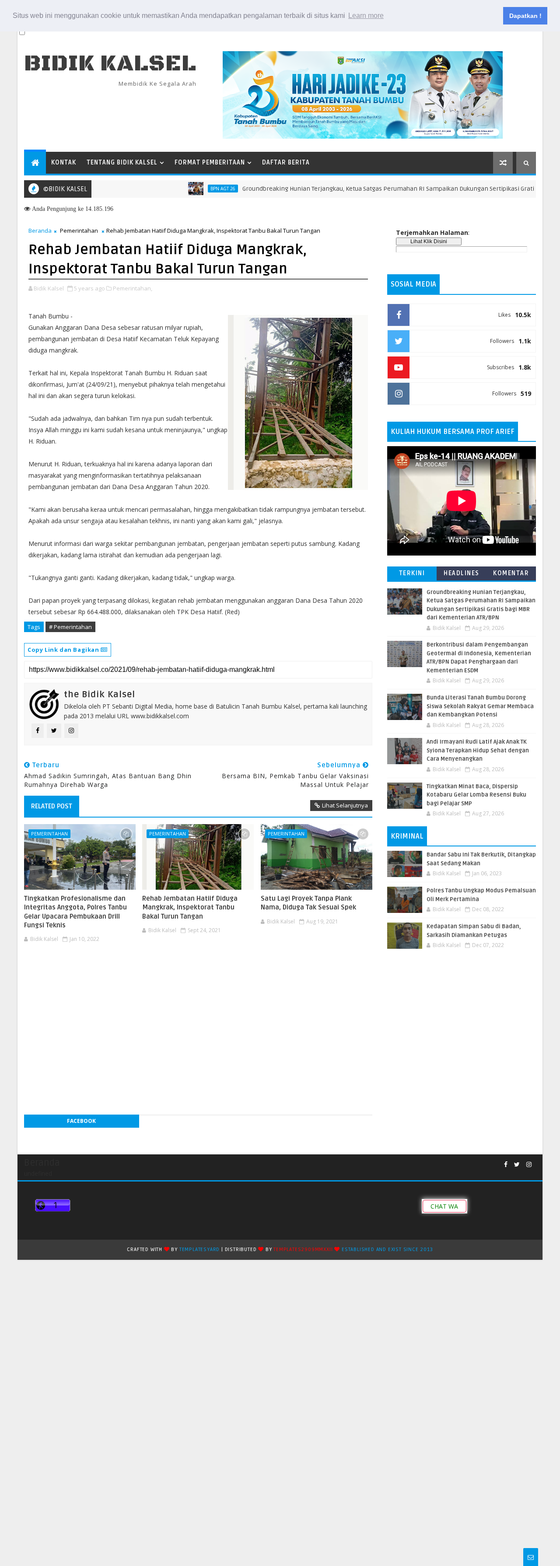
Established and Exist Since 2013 (387, 1249)
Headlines (462, 573)
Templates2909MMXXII (302, 1249)
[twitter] (517, 1165)
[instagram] (529, 1165)
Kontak (63, 162)
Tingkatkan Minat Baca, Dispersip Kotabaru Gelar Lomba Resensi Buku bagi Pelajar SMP (476, 795)
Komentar (511, 573)
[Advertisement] (198, 972)
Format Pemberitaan (210, 162)
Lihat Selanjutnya (345, 805)
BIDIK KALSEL (110, 63)
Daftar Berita (286, 162)
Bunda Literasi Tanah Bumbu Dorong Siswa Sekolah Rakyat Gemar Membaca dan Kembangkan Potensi (480, 706)
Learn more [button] (366, 15)
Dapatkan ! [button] (525, 15)
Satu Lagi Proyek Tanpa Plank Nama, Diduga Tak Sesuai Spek (308, 903)
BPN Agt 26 (195, 188)
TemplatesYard (199, 1249)
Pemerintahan (79, 230)
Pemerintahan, (132, 288)
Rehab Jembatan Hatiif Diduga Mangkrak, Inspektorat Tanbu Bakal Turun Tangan (190, 907)
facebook (81, 1121)
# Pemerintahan (70, 627)
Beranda (40, 230)
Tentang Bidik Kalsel (122, 162)
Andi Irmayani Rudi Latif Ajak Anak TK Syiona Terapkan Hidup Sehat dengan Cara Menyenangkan (478, 750)
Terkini (412, 573)
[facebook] (506, 1165)
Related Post (51, 806)
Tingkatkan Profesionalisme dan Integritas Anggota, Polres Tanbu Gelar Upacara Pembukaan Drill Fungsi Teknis (75, 912)
